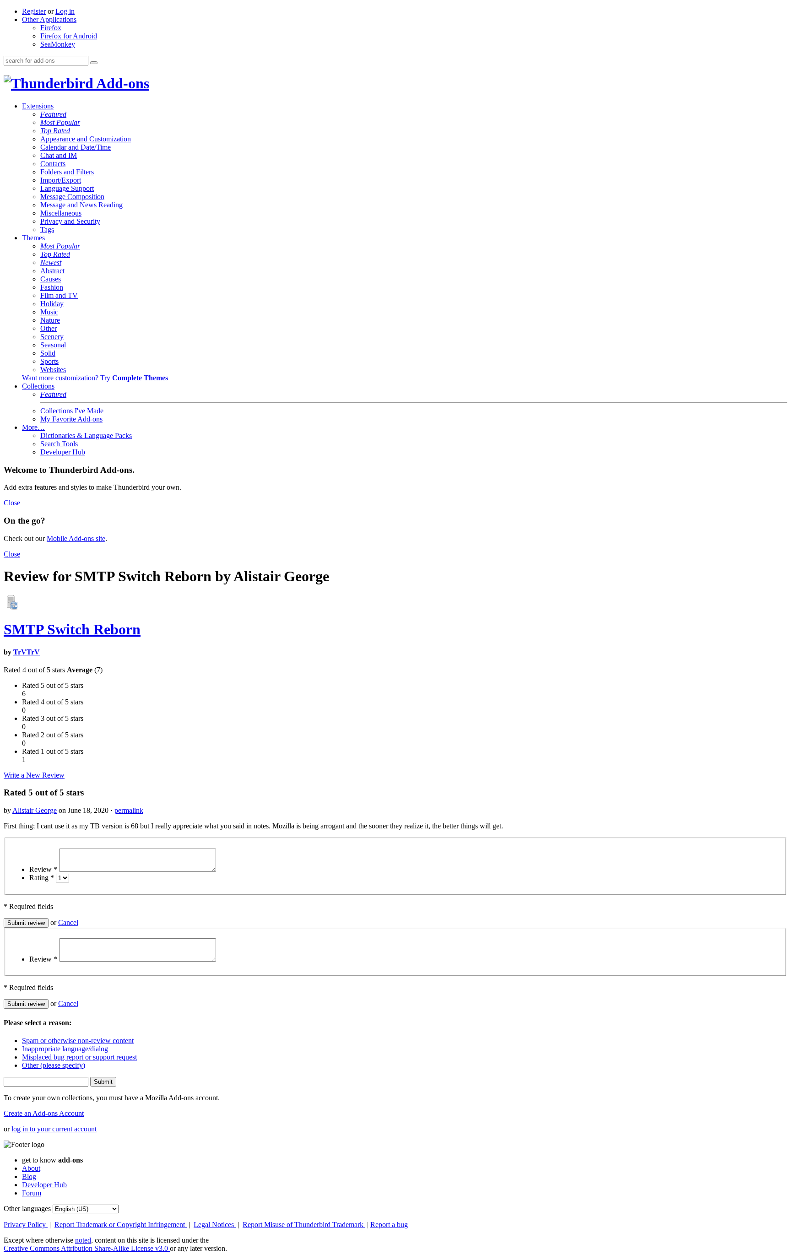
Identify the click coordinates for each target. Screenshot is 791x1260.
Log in (65, 11)
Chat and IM (58, 155)
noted (83, 1240)
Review (43, 869)
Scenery (52, 337)
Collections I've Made (71, 411)
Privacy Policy (26, 1224)
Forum (31, 1193)
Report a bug (389, 1224)
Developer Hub (62, 452)
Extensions (38, 106)
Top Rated (55, 131)
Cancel (68, 922)
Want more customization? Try (95, 378)
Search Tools (59, 444)
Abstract (52, 271)
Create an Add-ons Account (44, 1113)
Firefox (50, 28)
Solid (47, 353)
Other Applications (49, 19)
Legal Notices (215, 1224)
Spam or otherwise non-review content (78, 1040)
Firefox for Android (68, 36)
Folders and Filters (67, 172)
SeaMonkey (57, 44)
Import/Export (60, 180)
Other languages (27, 1208)
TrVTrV (26, 652)
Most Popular (60, 122)
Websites (53, 369)
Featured (53, 114)
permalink (128, 810)
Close (12, 503)
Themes (33, 238)
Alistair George (34, 810)
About (31, 1168)
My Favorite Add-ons (71, 419)
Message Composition (72, 196)
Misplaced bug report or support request (79, 1057)
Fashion (51, 287)
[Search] (94, 62)
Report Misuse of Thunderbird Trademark (304, 1224)
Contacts (52, 164)
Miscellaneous (60, 213)
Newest (50, 262)
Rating (41, 877)
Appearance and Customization (85, 139)
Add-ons (121, 83)
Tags (47, 229)
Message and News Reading (81, 205)
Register (34, 11)
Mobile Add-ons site (76, 538)
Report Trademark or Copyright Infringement (120, 1224)
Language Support (67, 188)
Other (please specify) (53, 1065)
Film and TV (59, 295)
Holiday (52, 304)
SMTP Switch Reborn (72, 629)
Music (49, 312)
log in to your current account (54, 1129)
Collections (38, 386)
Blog (29, 1176)
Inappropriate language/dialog (65, 1049)
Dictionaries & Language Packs (86, 435)
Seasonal (53, 345)
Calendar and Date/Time (75, 147)
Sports (49, 361)
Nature (50, 320)
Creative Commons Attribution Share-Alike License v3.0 (87, 1248)
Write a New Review (34, 775)
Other (48, 328)
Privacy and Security (70, 221)
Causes (50, 279)
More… (33, 427)
